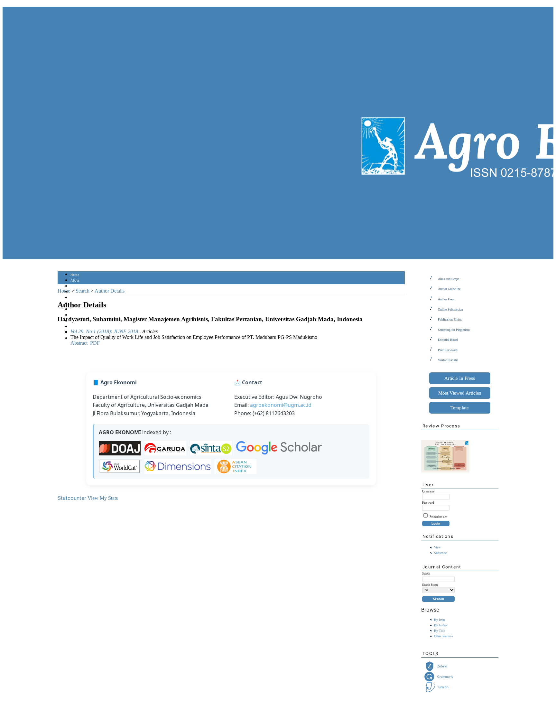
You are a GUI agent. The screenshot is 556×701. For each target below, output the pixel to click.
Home (74, 274)
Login (74, 286)
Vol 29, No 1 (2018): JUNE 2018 (104, 331)
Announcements (81, 315)
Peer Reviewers (448, 350)
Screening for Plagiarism (454, 330)
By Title (439, 630)
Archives (76, 309)
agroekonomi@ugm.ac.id (280, 404)
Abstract (79, 343)
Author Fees (446, 299)
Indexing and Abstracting (88, 327)
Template (459, 407)
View (437, 547)
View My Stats (103, 498)
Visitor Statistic (448, 360)
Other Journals (443, 636)
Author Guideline (449, 289)
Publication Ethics (450, 319)
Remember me (438, 516)
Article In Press (459, 378)
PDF (95, 343)
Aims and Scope (448, 279)
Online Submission (450, 309)
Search (75, 298)
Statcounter (72, 498)
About (74, 280)
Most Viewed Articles (459, 393)
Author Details (110, 291)
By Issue (439, 620)
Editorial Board (448, 339)
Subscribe (440, 553)
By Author (441, 625)
